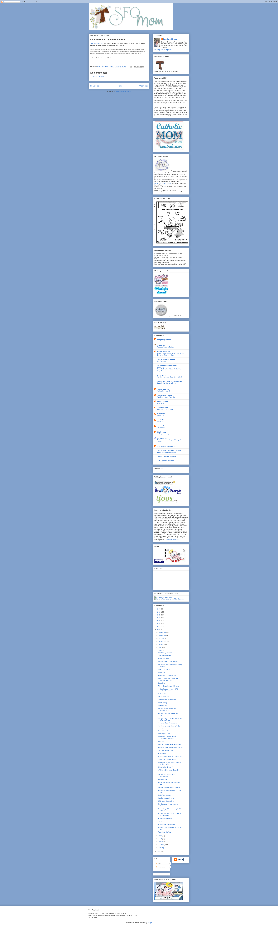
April (160, 839)
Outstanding (162, 706)
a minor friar (161, 345)
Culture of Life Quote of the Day (169, 787)
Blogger (149, 923)
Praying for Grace (163, 389)
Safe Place (160, 403)
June (160, 650)
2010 (159, 618)
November (162, 635)
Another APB (162, 779)
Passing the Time (164, 734)
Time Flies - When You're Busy (166, 397)
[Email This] (135, 67)
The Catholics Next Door (166, 359)
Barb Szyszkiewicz (170, 39)
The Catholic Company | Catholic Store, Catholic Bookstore (169, 451)
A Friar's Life (161, 375)
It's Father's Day (163, 731)
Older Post (143, 86)
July (160, 647)
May (160, 836)
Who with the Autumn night (167, 446)
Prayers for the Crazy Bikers (168, 662)
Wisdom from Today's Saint (167, 675)
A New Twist (162, 753)
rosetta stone (162, 426)
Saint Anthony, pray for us (167, 759)
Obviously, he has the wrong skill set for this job (169, 763)
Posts (159, 863)
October (162, 638)
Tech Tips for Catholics (165, 460)
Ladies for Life (162, 438)
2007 (159, 627)
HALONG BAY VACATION (165, 409)
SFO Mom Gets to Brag (166, 801)
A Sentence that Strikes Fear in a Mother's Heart (169, 814)
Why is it (161, 741)
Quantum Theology (164, 339)
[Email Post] (130, 66)
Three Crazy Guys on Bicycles (168, 686)
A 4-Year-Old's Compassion (167, 723)
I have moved (161, 427)
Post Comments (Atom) (123, 91)
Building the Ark (163, 401)
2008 (159, 624)
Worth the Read (163, 697)
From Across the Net (164, 395)
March (161, 842)
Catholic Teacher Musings (166, 456)
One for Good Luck (164, 669)
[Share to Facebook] (141, 67)
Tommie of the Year (165, 832)
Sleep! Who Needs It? (165, 767)
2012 (159, 612)
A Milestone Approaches (166, 824)
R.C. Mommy (161, 432)
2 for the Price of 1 (164, 656)
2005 (159, 851)
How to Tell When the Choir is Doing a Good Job (168, 679)
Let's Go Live (162, 694)
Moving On (160, 415)
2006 (159, 630)
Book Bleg (161, 683)
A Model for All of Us (165, 818)
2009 (159, 621)
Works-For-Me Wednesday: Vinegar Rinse (167, 709)
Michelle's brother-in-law (162, 183)
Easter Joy (160, 421)
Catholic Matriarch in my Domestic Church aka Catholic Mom (169, 382)
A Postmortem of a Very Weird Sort (170, 756)
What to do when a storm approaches (166, 775)
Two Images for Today (165, 750)
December (162, 632)
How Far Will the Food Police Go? (169, 744)
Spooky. (161, 821)
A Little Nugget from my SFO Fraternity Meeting (168, 690)
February (162, 845)
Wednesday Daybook (163, 391)
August (161, 644)
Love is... (160, 385)
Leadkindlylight (162, 407)
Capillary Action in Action (166, 798)
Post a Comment (98, 76)
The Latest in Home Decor (167, 700)
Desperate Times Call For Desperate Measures (167, 737)
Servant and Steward (164, 351)
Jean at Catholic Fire (96, 43)
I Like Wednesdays (164, 795)
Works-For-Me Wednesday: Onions (170, 747)
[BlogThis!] (137, 67)
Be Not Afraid (161, 414)
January (162, 848)
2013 (159, 609)
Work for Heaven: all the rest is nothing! (169, 377)
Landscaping (162, 703)
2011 (159, 615)
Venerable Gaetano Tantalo (165, 347)
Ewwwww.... (162, 672)
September (163, 641)
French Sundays (162, 341)
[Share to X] (139, 67)
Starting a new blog (163, 434)
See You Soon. (161, 361)
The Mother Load (163, 420)
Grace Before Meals (172, 539)
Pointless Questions (165, 653)
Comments (161, 867)
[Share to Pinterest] (143, 67)
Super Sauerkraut (164, 658)
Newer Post (94, 86)
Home (119, 86)
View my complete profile (163, 50)
